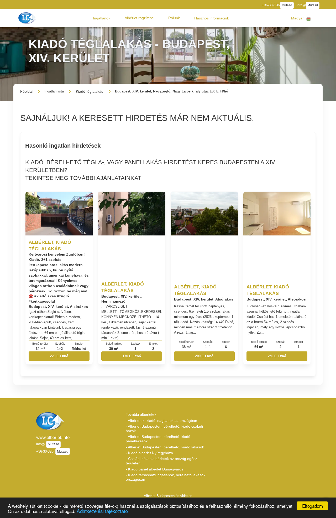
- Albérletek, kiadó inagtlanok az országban (161, 420)
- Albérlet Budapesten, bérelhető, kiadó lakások (165, 447)
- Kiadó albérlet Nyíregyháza (149, 453)
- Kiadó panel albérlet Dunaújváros (154, 469)
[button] (101, 18)
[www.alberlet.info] (27, 18)
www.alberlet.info (53, 437)
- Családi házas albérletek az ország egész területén (161, 461)
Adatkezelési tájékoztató (102, 510)
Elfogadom (312, 506)
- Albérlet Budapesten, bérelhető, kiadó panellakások (158, 438)
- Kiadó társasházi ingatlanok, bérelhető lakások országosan (165, 477)
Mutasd (287, 5)
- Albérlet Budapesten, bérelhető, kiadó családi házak (164, 428)
